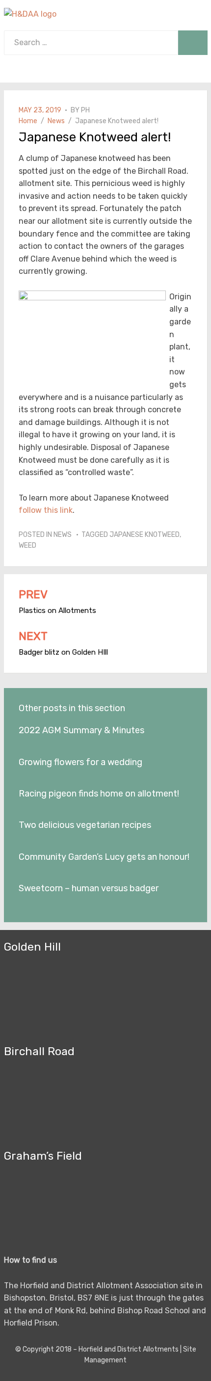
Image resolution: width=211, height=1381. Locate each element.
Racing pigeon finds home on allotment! (99, 793)
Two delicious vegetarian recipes (85, 825)
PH (85, 110)
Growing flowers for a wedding (80, 762)
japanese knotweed (144, 535)
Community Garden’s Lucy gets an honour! (104, 856)
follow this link (46, 510)
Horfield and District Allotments (129, 1349)
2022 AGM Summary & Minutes (81, 730)
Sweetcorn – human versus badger (88, 888)
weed (27, 545)
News (62, 535)
